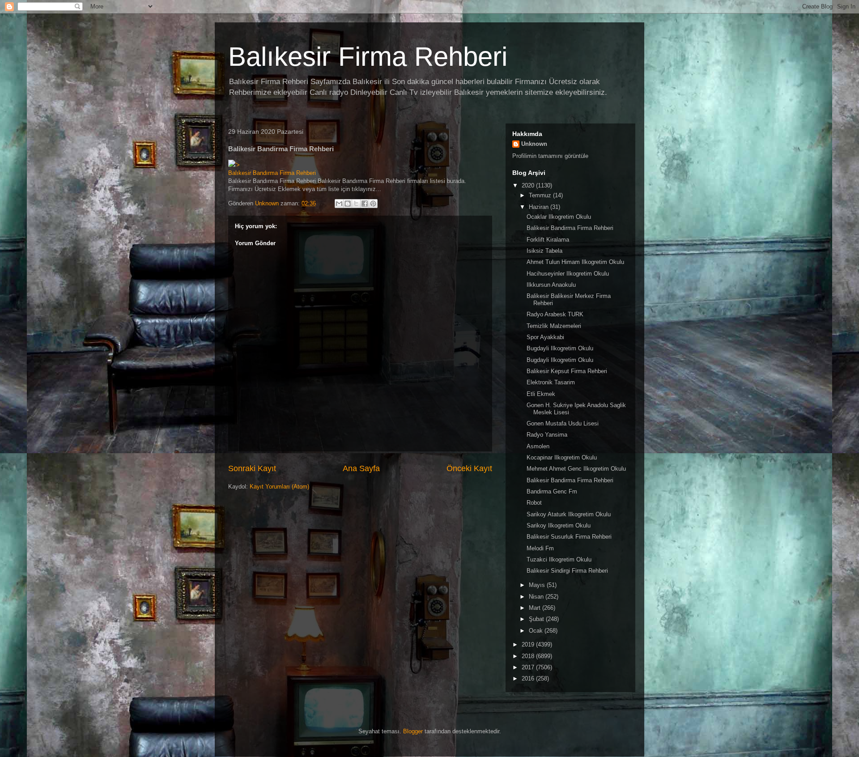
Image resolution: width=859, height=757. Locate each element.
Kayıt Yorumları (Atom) (279, 486)
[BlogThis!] (347, 203)
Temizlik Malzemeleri (554, 326)
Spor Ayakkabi (545, 337)
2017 (529, 667)
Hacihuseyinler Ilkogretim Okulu (568, 273)
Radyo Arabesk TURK (555, 314)
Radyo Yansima (547, 434)
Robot (534, 502)
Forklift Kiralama (548, 239)
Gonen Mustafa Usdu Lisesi (563, 423)
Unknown (534, 143)
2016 (529, 678)
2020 (529, 185)
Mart (535, 607)
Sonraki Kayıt (252, 468)
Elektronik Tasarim (551, 382)
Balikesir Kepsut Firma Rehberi (567, 371)
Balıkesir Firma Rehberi (367, 57)
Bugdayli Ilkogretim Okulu (560, 348)
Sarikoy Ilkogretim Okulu (559, 525)
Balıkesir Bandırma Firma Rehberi (272, 173)
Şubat (537, 619)
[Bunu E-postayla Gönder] (339, 203)
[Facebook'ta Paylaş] (364, 203)
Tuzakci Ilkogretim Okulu (559, 559)
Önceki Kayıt (469, 468)
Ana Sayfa (361, 468)
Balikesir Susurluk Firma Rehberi (569, 536)
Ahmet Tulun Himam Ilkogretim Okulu (575, 262)
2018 (529, 656)
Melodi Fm (540, 548)
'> (237, 165)
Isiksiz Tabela (544, 250)
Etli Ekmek (541, 394)
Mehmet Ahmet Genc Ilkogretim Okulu (576, 468)
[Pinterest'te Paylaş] (373, 203)
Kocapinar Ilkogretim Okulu (562, 457)
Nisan (537, 596)
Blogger (413, 731)
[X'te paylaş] (356, 203)
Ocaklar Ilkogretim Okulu (559, 216)
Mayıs (538, 585)
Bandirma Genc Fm (552, 491)
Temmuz (541, 195)
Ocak (536, 630)
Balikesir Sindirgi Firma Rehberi (567, 570)
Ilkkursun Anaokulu (551, 284)
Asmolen (538, 446)
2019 (529, 644)
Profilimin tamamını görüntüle (550, 156)
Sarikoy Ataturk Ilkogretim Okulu (569, 514)
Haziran (539, 207)
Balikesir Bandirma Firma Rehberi (570, 228)
